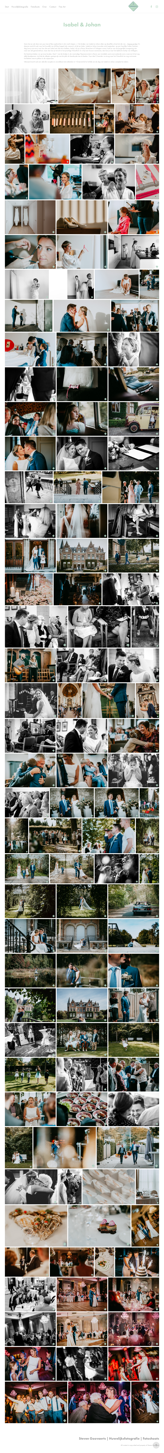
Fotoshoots (35, 6)
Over (44, 6)
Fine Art (62, 6)
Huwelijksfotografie (19, 6)
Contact (52, 6)
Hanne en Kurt (132, 44)
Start (7, 6)
